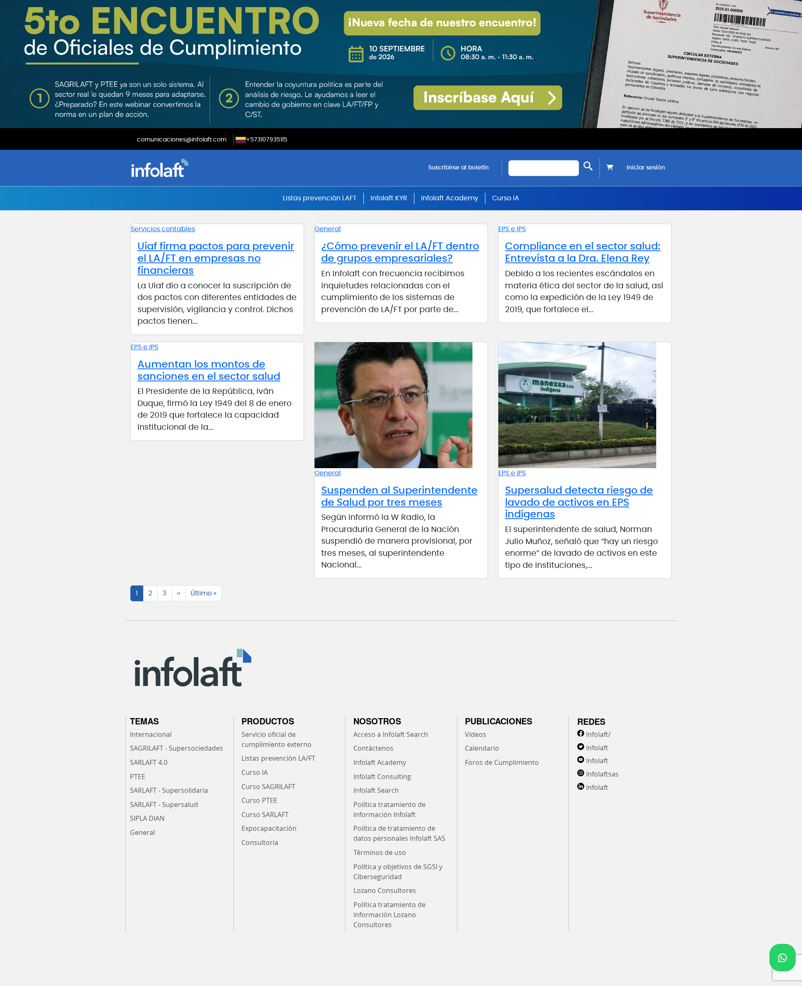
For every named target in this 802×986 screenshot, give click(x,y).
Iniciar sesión (646, 168)
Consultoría (259, 842)
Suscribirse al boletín (458, 168)
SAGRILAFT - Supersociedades (176, 748)
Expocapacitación (269, 828)
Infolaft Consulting (382, 776)
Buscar (588, 166)
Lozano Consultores (384, 890)
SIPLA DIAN (147, 818)
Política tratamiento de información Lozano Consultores (389, 914)
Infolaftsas (602, 774)
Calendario (482, 748)
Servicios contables (163, 229)
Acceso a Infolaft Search (390, 734)
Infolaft (597, 747)
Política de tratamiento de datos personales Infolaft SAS (399, 833)
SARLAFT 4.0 (149, 762)
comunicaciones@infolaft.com (181, 140)
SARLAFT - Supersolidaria (169, 790)
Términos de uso (379, 852)
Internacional (151, 734)
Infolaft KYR (389, 198)
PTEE (137, 776)
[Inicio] (202, 168)
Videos (475, 734)
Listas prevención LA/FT (278, 758)
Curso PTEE (259, 800)
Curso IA (505, 198)
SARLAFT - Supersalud (164, 804)
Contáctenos (373, 748)
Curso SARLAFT (265, 814)
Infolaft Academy (449, 198)
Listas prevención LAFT (320, 198)
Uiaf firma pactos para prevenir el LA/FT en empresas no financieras (215, 259)
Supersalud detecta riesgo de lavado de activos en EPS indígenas (579, 503)
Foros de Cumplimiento (502, 762)
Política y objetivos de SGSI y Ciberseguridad (397, 871)
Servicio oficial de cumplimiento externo (276, 739)
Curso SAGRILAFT (268, 786)
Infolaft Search (376, 790)
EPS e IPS (512, 229)
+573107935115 (266, 140)
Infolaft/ (598, 734)
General (328, 229)
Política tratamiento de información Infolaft (389, 809)
